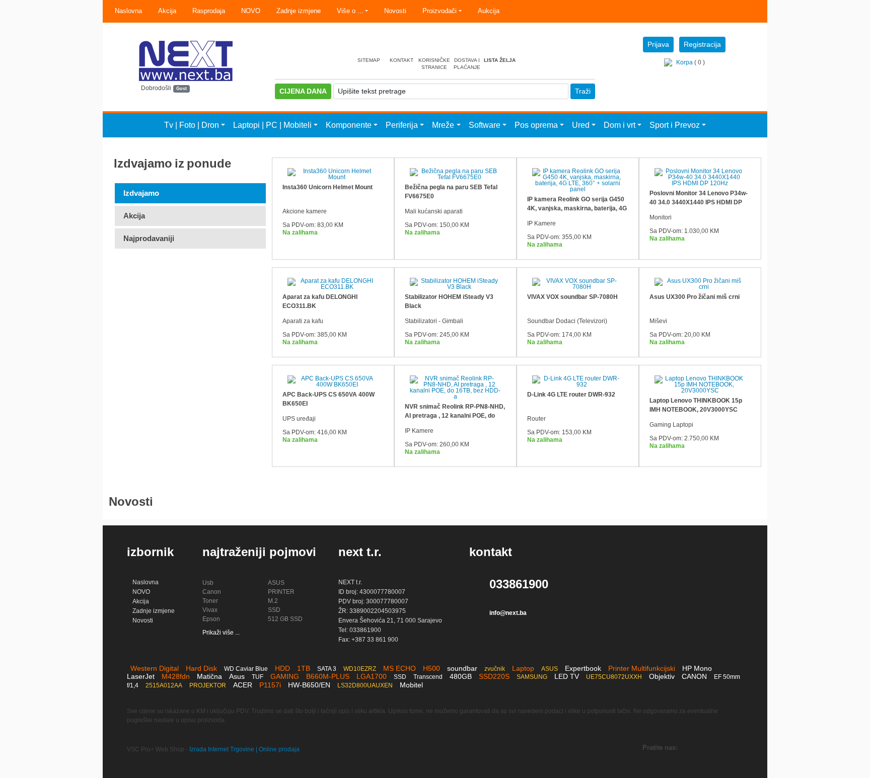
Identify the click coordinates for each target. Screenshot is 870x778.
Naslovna (128, 11)
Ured (581, 125)
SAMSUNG (532, 676)
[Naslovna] (186, 81)
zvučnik (494, 668)
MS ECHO (399, 668)
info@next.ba (508, 612)
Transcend (428, 676)
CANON (694, 676)
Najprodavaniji (148, 238)
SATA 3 (326, 668)
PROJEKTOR (207, 685)
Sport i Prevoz (674, 125)
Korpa (684, 62)
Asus (237, 676)
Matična (209, 676)
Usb (207, 582)
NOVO (250, 11)
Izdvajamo (141, 193)
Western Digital (154, 668)
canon (211, 591)
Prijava (658, 44)
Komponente (349, 125)
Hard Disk (201, 668)
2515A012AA (164, 685)
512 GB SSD (285, 619)
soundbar (462, 668)
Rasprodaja (208, 11)
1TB (303, 668)
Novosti (395, 11)
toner (210, 600)
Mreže (443, 125)
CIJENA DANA (303, 91)
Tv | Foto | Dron (191, 125)
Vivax (210, 609)
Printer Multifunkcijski (641, 668)
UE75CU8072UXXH (614, 676)
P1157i (270, 685)
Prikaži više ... (221, 632)
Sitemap (368, 60)
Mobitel (411, 685)
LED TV (566, 676)
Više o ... (350, 11)
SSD (274, 609)
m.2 (273, 600)
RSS (732, 749)
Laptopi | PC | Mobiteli (272, 125)
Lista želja (500, 60)
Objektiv (662, 676)
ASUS (276, 582)
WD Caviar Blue (246, 668)
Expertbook (583, 668)
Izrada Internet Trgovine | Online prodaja (244, 749)
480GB (461, 676)
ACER (242, 685)
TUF (257, 676)
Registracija (702, 44)
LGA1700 (371, 676)
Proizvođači (439, 11)
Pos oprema (536, 125)
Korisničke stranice (434, 63)
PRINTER (281, 591)
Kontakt (401, 60)
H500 (431, 668)
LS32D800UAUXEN (365, 685)
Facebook (711, 749)
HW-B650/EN (309, 685)
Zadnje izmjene (298, 11)
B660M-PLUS (327, 676)
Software (484, 125)
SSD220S (494, 676)
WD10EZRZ (359, 668)
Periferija (402, 125)
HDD (282, 668)
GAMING (284, 676)
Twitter (691, 749)
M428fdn (176, 676)
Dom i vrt (619, 125)
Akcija (167, 11)
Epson (211, 619)
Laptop (523, 668)
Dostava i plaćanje (467, 63)
